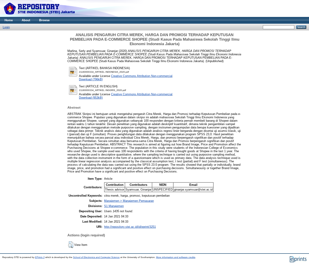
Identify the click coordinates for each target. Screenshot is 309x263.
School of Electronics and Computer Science (96, 257)
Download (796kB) (91, 79)
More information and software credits (175, 257)
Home (9, 20)
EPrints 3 (40, 257)
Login (6, 27)
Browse (44, 20)
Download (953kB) (91, 97)
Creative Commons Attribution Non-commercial (141, 76)
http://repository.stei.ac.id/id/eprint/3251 (130, 226)
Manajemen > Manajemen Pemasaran (129, 200)
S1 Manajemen (114, 206)
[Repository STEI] (39, 16)
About (26, 20)
